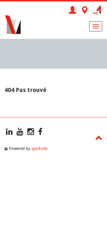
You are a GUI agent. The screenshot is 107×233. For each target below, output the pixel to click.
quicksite (39, 148)
